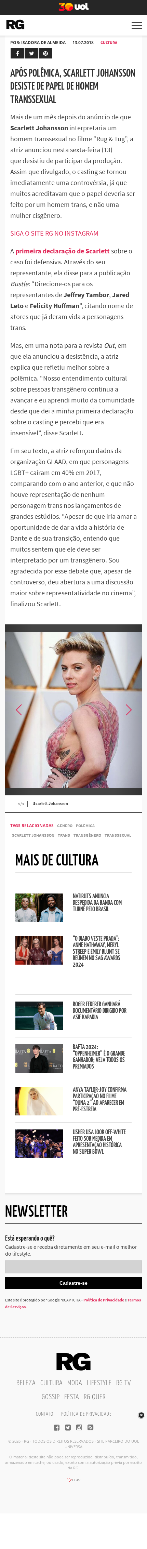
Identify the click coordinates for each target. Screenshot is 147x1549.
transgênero (87, 835)
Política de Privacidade (103, 1299)
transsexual (118, 835)
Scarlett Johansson (33, 835)
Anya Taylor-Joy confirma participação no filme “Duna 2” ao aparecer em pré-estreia (99, 1100)
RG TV (123, 1383)
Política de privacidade (86, 1414)
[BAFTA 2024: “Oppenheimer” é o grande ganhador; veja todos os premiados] (39, 1071)
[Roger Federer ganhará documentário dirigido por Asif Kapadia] (39, 1028)
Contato (44, 1414)
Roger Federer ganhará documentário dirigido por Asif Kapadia (99, 1011)
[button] (128, 709)
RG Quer (95, 1397)
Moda (74, 1383)
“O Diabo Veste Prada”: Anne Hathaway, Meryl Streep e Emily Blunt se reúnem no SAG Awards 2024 (96, 952)
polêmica (85, 825)
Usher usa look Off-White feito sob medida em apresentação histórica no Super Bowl (99, 1142)
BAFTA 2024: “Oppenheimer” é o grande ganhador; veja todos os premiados (99, 1057)
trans (64, 835)
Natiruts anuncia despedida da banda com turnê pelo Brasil (97, 903)
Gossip (51, 1397)
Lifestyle (99, 1383)
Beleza (26, 1383)
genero (64, 825)
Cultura (109, 42)
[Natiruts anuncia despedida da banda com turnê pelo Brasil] (39, 920)
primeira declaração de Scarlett (62, 251)
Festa (71, 1397)
